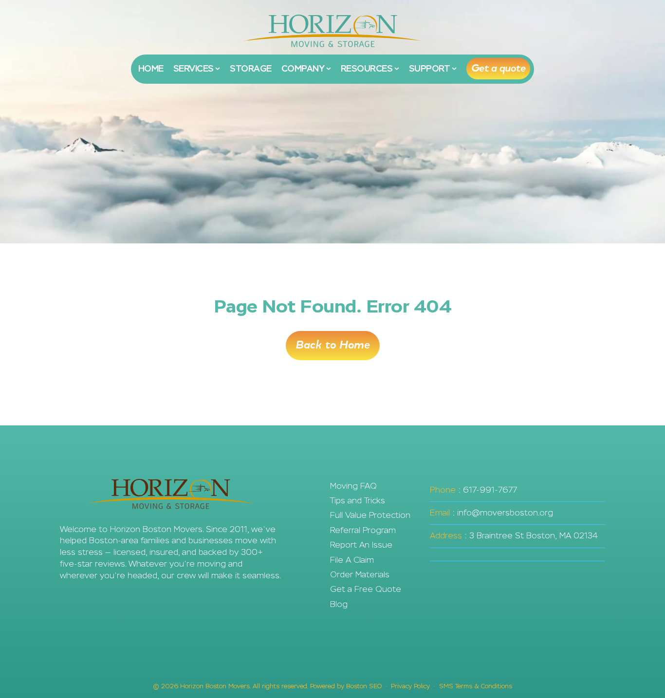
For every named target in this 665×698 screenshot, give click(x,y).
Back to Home (333, 345)
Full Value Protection (370, 515)
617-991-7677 (490, 490)
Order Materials (359, 574)
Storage (251, 68)
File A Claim (352, 560)
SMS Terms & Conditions (475, 686)
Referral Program (363, 530)
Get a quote (498, 68)
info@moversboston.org (505, 512)
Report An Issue (361, 545)
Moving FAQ (353, 486)
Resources (367, 68)
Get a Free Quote (365, 589)
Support (430, 68)
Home (151, 68)
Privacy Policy (410, 686)
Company (303, 68)
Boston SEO (364, 686)
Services (194, 68)
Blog (339, 604)
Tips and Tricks (357, 500)
